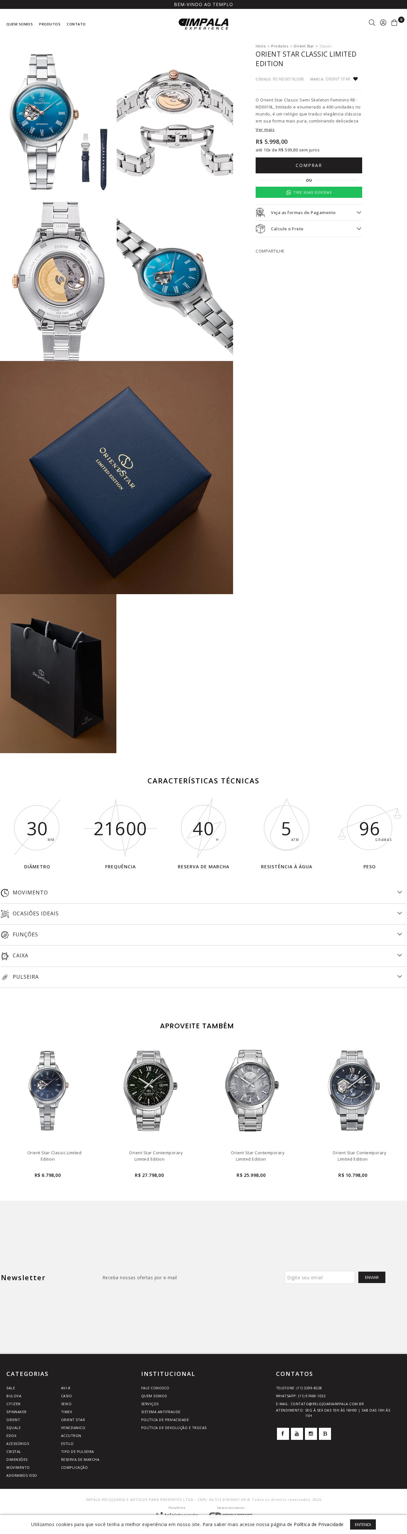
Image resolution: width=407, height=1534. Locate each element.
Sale (10, 1387)
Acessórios (17, 1443)
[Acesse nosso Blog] (325, 1433)
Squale (13, 1427)
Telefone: (299, 1387)
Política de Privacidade (165, 1419)
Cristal (13, 1451)
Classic (326, 46)
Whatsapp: (301, 1395)
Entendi (363, 1524)
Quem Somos (154, 1395)
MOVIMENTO (29, 892)
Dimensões (17, 1459)
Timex (66, 1411)
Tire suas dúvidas (312, 192)
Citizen (13, 1403)
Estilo (67, 1443)
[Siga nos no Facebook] (283, 1433)
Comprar (309, 165)
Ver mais (265, 129)
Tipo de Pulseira (77, 1451)
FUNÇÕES (24, 934)
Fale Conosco (155, 1387)
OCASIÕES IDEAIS (35, 913)
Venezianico (73, 1427)
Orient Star (303, 46)
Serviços (150, 1403)
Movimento (18, 1467)
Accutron (71, 1435)
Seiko (66, 1403)
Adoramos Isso (21, 1475)
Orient (13, 1419)
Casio (66, 1395)
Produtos (279, 46)
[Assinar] (371, 1277)
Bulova (13, 1395)
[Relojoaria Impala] (203, 24)
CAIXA (19, 955)
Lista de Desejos (357, 79)
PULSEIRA (25, 976)
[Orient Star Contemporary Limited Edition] (149, 1112)
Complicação (74, 1467)
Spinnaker (16, 1411)
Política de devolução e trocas (174, 1427)
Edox (11, 1435)
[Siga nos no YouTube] (297, 1433)
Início (261, 46)
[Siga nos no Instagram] (311, 1433)
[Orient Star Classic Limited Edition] (47, 1112)
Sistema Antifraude (161, 1411)
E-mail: (320, 1403)
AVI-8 (66, 1387)
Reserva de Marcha (80, 1459)
